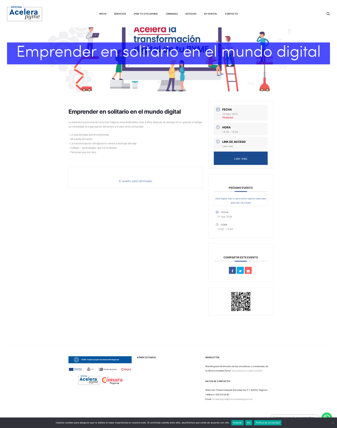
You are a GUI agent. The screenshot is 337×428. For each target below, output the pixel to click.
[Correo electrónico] (248, 270)
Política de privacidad (268, 422)
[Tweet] (240, 270)
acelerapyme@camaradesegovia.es (232, 399)
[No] (332, 422)
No (248, 422)
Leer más (227, 146)
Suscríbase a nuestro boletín (247, 370)
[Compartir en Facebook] (232, 270)
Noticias (191, 13)
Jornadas (172, 13)
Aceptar (237, 422)
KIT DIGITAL (210, 13)
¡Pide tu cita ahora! (146, 13)
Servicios (120, 13)
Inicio (102, 13)
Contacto (231, 13)
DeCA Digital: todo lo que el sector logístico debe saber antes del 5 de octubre (240, 200)
